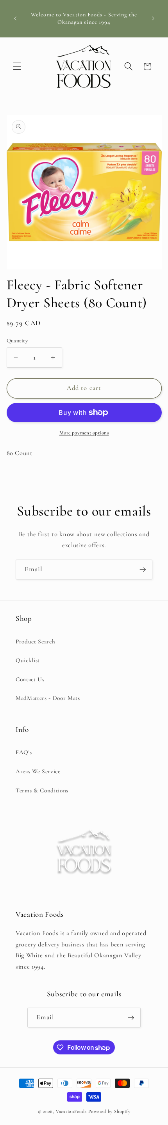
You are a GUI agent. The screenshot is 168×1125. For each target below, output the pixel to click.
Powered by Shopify (109, 1111)
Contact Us (30, 679)
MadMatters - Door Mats (48, 698)
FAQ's (24, 752)
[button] (17, 66)
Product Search (35, 641)
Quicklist (28, 660)
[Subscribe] (142, 570)
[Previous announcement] (15, 18)
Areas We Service (38, 771)
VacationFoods (71, 1111)
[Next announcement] (153, 18)
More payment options (84, 433)
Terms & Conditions (42, 790)
